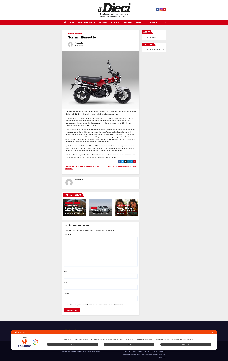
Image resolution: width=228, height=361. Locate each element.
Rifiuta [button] (129, 344)
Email (66, 282)
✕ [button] (212, 332)
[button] (165, 22)
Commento (68, 234)
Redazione (106, 213)
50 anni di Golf (98, 210)
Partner (134, 351)
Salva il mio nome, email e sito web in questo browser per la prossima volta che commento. (94, 305)
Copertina (76, 202)
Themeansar (96, 351)
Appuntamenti (69, 202)
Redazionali (78, 33)
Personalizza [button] (185, 344)
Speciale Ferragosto (147, 354)
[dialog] (114, 340)
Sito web (66, 293)
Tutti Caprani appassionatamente (121, 166)
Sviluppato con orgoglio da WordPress (72, 351)
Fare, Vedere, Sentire (86, 22)
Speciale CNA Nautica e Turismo (131, 354)
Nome (66, 271)
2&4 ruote (71, 33)
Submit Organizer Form (159, 354)
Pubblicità (139, 351)
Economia (115, 22)
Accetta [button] (73, 344)
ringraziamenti (161, 351)
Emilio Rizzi (80, 43)
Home (72, 22)
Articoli (102, 22)
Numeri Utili (140, 22)
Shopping (128, 22)
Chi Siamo (153, 22)
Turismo (75, 205)
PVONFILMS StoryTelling (150, 351)
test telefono (162, 357)
